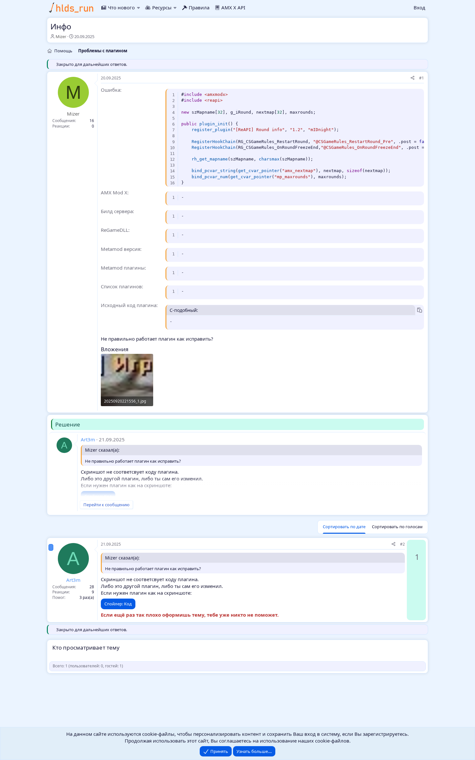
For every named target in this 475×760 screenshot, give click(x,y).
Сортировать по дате (344, 526)
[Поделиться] (412, 78)
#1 (421, 78)
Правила (199, 7)
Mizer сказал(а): (102, 450)
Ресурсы (161, 7)
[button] (138, 7)
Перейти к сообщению (106, 505)
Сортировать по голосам (397, 526)
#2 (402, 544)
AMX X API (233, 7)
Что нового (121, 7)
